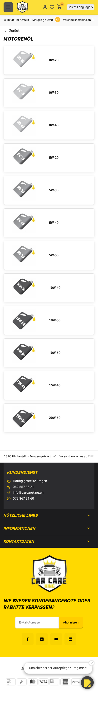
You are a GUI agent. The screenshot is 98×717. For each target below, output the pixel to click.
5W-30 (54, 190)
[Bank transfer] (11, 681)
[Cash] (22, 681)
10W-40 (54, 288)
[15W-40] (24, 385)
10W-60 (54, 353)
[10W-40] (24, 288)
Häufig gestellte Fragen (30, 481)
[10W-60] (24, 353)
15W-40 (54, 385)
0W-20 (54, 60)
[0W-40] (24, 125)
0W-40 (54, 125)
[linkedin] (70, 639)
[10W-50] (24, 320)
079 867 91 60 (23, 498)
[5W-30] (24, 190)
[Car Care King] (22, 7)
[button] (87, 682)
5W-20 (54, 157)
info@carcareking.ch (28, 492)
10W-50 (54, 320)
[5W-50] (24, 255)
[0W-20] (24, 60)
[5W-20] (24, 158)
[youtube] (56, 639)
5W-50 (54, 255)
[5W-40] (24, 223)
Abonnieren (70, 622)
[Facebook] (28, 639)
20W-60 (54, 418)
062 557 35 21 (23, 487)
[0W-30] (24, 93)
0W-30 (54, 92)
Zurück (14, 30)
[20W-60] (24, 418)
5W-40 (54, 222)
